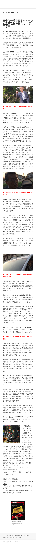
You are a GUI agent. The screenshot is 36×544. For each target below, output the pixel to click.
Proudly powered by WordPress (11, 542)
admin (18, 535)
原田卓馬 (9, 537)
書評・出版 (18, 537)
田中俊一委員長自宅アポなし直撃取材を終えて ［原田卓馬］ (18, 23)
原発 (13, 537)
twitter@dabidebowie (10, 470)
